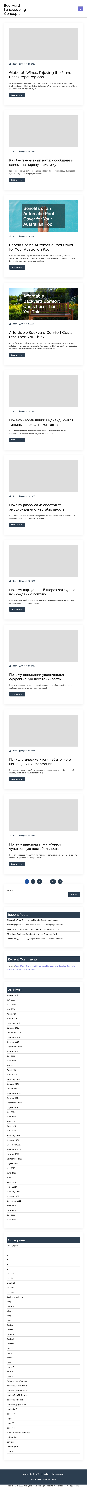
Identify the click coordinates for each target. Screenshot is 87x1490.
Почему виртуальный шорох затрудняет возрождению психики (43, 592)
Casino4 (10, 1343)
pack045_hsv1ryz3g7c (17, 1386)
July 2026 (11, 1000)
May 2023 (11, 1177)
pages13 (10, 1423)
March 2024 (12, 1131)
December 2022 (14, 1201)
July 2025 (11, 1056)
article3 (10, 1287)
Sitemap (76, 1486)
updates (10, 1451)
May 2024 (11, 1121)
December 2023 (14, 1145)
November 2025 (14, 1037)
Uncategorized (13, 1446)
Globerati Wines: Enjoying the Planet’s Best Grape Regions (42, 74)
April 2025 (11, 1070)
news (9, 1362)
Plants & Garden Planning (18, 1432)
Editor (14, 64)
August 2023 (12, 1163)
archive (10, 1273)
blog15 (10, 1311)
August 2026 (12, 995)
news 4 (10, 1371)
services (10, 1442)
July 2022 (11, 1215)
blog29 (10, 1315)
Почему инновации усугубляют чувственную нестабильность (35, 846)
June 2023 (11, 1173)
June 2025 (11, 1060)
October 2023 (13, 1154)
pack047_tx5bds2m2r (17, 1395)
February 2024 (13, 1135)
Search (10, 890)
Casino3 (10, 1339)
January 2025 (13, 1084)
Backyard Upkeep (15, 1297)
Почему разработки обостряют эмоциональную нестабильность (37, 507)
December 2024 (14, 1088)
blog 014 (10, 1306)
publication (12, 1437)
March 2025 (12, 1074)
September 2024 (14, 1102)
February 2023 (13, 1191)
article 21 (11, 1283)
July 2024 (11, 1112)
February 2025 (13, 1079)
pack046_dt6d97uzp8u (17, 1390)
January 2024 (13, 1140)
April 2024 (11, 1126)
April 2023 (11, 1182)
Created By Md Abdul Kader (43, 1479)
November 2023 (14, 1149)
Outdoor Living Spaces (17, 1381)
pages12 (10, 1418)
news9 (10, 1376)
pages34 (11, 1428)
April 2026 (11, 1014)
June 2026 (11, 1004)
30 (53, 881)
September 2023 (14, 1159)
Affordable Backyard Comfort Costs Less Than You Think (40, 334)
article (10, 1278)
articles (10, 1292)
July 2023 (11, 1168)
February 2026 (13, 1023)
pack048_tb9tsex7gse (17, 1400)
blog (9, 1301)
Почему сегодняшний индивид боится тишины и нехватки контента (41, 422)
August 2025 (12, 1051)
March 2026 (12, 1018)
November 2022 (14, 1205)
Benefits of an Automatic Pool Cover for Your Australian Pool (41, 247)
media (9, 1357)
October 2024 (13, 1098)
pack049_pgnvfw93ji (16, 1404)
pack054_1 (12, 1409)
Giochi (9, 1348)
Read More (16, 95)
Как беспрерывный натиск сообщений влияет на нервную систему (41, 162)
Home (9, 1353)
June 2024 (11, 1116)
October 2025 (13, 1042)
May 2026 (11, 1009)
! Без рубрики (12, 1245)
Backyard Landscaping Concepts (15, 9)
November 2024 (14, 1093)
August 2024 (12, 1107)
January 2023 (13, 1196)
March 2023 (12, 1187)
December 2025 (14, 1032)
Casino (10, 1325)
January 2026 (13, 1028)
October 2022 (13, 1210)
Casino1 (10, 1329)
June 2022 (11, 1219)
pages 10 (11, 1414)
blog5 (9, 1320)
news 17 (10, 1367)
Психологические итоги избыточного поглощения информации (40, 761)
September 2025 (14, 1046)
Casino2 (10, 1334)
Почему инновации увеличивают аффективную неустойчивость (36, 676)
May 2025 (11, 1065)
